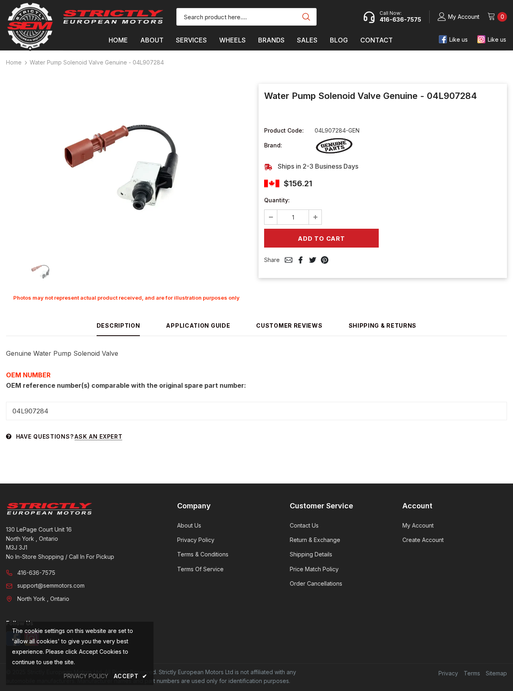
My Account (463, 16)
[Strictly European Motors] (80, 509)
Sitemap (496, 673)
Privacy (448, 673)
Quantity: (277, 200)
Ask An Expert (98, 436)
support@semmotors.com (51, 585)
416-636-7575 (36, 572)
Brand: (273, 145)
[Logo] (113, 17)
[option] (126, 167)
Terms (472, 673)
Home (14, 62)
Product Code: (284, 130)
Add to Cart (321, 238)
